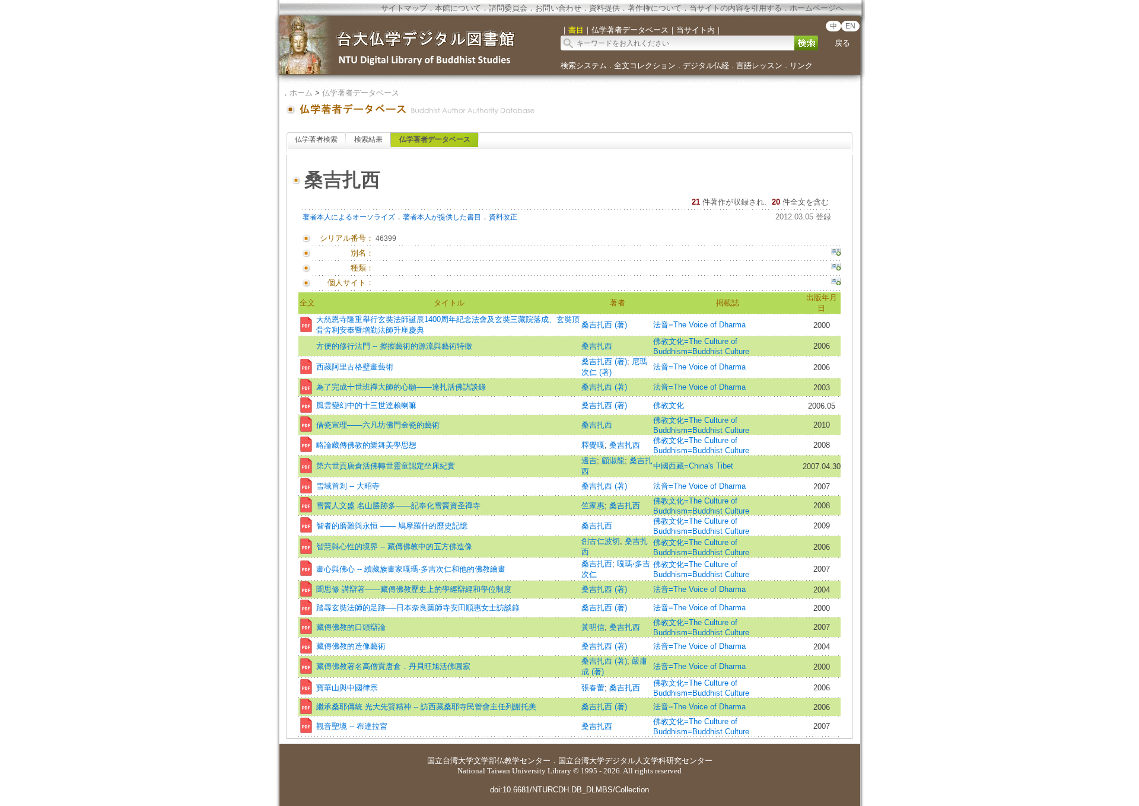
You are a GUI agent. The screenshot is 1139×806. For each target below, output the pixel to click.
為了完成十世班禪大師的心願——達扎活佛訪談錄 (401, 387)
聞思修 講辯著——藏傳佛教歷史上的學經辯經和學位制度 (413, 589)
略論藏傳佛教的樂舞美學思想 (366, 445)
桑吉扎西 (596, 346)
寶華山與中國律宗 (347, 687)
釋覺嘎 (593, 445)
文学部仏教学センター (512, 760)
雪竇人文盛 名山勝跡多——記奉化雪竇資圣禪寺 (398, 505)
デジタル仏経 (706, 65)
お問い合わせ (558, 8)
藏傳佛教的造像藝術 (351, 646)
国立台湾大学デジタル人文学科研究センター (635, 760)
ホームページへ (817, 8)
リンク (801, 65)
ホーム (301, 92)
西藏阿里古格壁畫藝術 (354, 366)
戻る (842, 43)
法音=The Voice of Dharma (699, 324)
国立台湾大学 (450, 760)
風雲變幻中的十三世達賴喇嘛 (366, 405)
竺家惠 (593, 505)
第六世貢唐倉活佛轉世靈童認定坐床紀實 (385, 465)
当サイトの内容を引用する (735, 8)
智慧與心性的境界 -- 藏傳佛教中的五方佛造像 (394, 546)
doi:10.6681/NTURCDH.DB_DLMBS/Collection (569, 789)
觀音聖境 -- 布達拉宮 (351, 726)
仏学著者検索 (316, 139)
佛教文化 (668, 405)
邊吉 (589, 460)
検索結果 (368, 139)
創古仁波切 (600, 541)
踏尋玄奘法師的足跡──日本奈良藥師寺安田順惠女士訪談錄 (418, 607)
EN (850, 26)
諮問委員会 (508, 8)
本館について (458, 8)
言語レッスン (759, 65)
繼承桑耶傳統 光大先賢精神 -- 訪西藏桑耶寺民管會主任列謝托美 (426, 706)
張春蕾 (593, 687)
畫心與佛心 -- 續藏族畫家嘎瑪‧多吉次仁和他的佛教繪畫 (410, 569)
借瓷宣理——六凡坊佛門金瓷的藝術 (378, 424)
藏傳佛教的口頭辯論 (351, 627)
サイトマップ (404, 8)
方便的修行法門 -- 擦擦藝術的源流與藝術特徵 (394, 346)
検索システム (584, 65)
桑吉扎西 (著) (604, 324)
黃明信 (593, 627)
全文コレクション (645, 65)
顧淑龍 (613, 460)
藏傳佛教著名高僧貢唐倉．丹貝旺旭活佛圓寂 (393, 666)
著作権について (655, 8)
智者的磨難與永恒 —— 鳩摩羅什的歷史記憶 (391, 525)
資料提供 (604, 8)
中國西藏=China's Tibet (693, 465)
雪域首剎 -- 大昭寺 (348, 486)
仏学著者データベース (360, 92)
